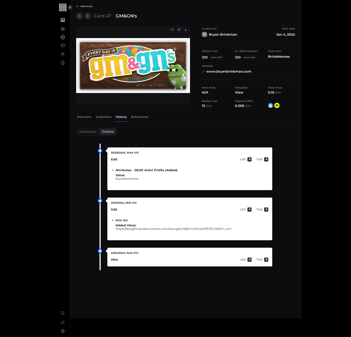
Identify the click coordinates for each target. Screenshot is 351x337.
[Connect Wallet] (63, 331)
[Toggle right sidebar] (70, 7)
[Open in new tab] (179, 29)
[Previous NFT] (79, 16)
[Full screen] (172, 29)
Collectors (103, 117)
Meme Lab (86, 6)
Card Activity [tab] (87, 131)
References (139, 117)
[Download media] (185, 29)
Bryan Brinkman (223, 34)
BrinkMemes (279, 57)
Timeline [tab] (108, 131)
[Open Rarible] (277, 105)
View (239, 92)
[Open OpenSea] (270, 105)
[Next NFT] (87, 16)
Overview (84, 117)
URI (243, 159)
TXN (259, 159)
